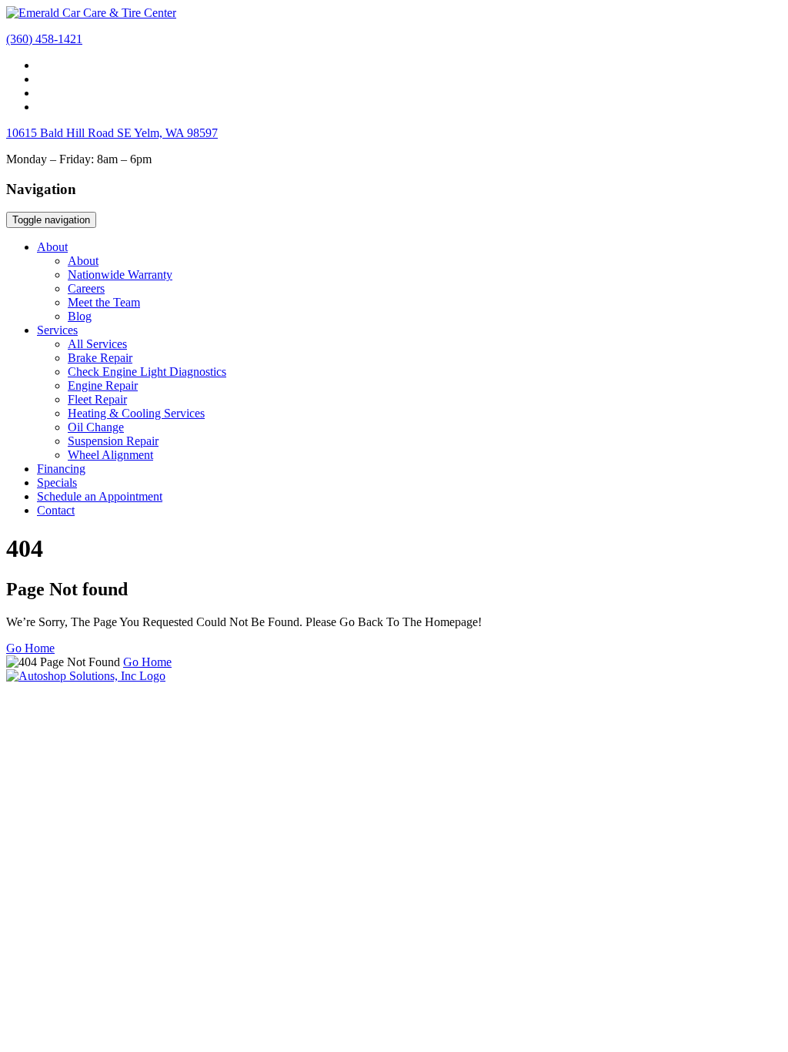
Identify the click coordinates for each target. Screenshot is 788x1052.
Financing (61, 468)
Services (57, 330)
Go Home (30, 648)
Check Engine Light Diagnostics (147, 371)
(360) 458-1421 (44, 38)
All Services (97, 343)
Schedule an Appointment (99, 496)
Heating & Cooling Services (136, 413)
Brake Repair (100, 357)
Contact (56, 510)
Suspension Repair (113, 440)
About (52, 246)
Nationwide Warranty (120, 274)
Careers (86, 288)
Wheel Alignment (110, 454)
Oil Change (96, 427)
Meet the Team (104, 302)
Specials (57, 482)
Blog (80, 316)
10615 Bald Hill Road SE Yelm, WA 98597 (112, 132)
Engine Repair (103, 385)
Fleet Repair (97, 399)
